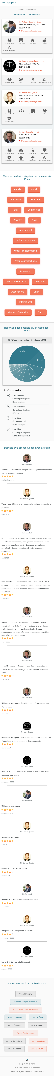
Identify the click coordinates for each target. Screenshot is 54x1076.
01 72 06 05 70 (24, 28)
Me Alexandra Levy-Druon (29, 61)
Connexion (35, 1068)
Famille (17, 189)
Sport (40, 312)
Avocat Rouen (37, 1049)
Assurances (25, 271)
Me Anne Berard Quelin (28, 93)
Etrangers (35, 199)
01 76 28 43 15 (24, 138)
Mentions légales (17, 1071)
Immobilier (16, 199)
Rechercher (19, 15)
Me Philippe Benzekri (27, 22)
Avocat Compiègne (14, 1041)
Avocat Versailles (15, 1017)
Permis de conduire (16, 281)
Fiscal (35, 220)
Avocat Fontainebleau (25, 1033)
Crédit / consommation (25, 251)
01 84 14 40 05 (24, 99)
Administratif (25, 230)
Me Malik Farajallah (26, 132)
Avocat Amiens (38, 1041)
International (25, 302)
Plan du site (31, 1071)
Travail (14, 210)
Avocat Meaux (37, 1025)
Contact (40, 1071)
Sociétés (17, 220)
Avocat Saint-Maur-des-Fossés (25, 1010)
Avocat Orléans (14, 1049)
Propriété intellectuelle (25, 261)
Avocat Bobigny (25, 994)
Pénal (34, 189)
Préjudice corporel (25, 240)
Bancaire (40, 281)
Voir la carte (34, 15)
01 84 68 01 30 (24, 67)
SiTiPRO (25, 1064)
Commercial (34, 210)
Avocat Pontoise (14, 1025)
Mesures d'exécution (18, 312)
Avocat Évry (38, 1017)
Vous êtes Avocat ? (22, 1068)
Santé (37, 291)
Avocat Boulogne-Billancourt (25, 1002)
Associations (17, 291)
